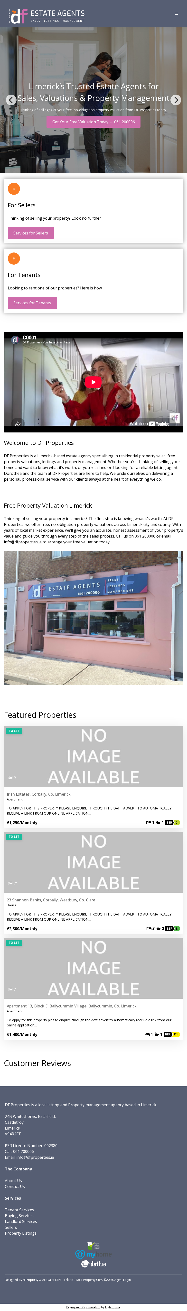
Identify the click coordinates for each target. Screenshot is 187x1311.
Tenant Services (19, 1209)
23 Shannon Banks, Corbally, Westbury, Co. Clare (51, 900)
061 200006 (145, 536)
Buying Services (19, 1215)
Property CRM (92, 1280)
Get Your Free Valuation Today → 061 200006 (93, 122)
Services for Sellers (30, 233)
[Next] (175, 100)
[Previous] (11, 100)
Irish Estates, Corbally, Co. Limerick (39, 794)
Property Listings (21, 1233)
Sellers (11, 1227)
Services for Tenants (32, 302)
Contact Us (15, 1186)
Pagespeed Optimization (83, 1307)
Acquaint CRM (51, 1280)
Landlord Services (21, 1221)
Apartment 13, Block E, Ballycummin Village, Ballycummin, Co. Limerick (72, 1006)
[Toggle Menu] (176, 13)
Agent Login (122, 1280)
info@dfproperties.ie (23, 542)
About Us (13, 1180)
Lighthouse (112, 1307)
